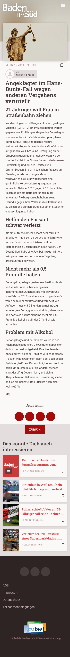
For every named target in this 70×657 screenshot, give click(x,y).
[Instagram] (35, 571)
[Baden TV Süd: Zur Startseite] (20, 10)
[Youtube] (45, 571)
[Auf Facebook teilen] (19, 416)
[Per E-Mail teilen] (50, 416)
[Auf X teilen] (29, 416)
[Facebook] (24, 571)
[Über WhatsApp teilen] (40, 416)
